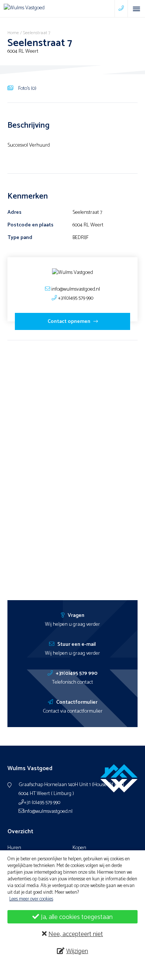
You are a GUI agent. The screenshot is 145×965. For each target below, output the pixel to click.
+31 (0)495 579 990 (42, 802)
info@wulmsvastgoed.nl (48, 811)
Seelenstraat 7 (36, 33)
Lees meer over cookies (31, 899)
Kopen (79, 848)
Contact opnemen (69, 321)
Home (13, 33)
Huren (14, 848)
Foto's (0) (26, 88)
